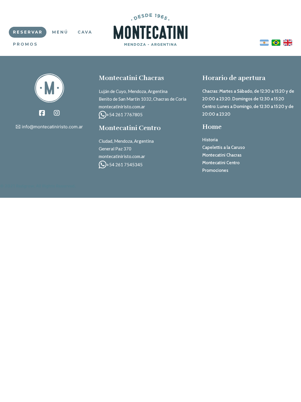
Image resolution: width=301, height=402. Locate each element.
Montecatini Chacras (222, 155)
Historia (210, 139)
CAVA (85, 32)
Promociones (215, 170)
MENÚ (60, 32)
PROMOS (25, 44)
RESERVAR (28, 32)
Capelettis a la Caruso (223, 147)
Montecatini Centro (221, 162)
